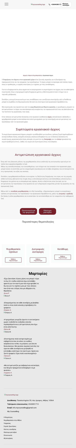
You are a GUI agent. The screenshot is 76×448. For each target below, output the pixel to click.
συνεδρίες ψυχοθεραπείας (20, 191)
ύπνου (59, 139)
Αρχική (25, 75)
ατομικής (62, 194)
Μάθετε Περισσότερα (13, 259)
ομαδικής (70, 194)
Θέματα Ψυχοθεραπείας (35, 75)
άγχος (50, 117)
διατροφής (47, 139)
